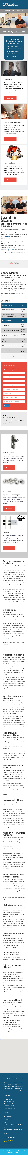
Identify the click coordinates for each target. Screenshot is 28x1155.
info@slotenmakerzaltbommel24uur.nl (10, 293)
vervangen (10, 249)
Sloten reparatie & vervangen (12, 122)
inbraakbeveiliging (5, 236)
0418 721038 (4, 295)
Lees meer (10, 98)
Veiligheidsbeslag (8, 452)
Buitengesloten (8, 79)
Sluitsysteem (7, 492)
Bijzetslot (6, 533)
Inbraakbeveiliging (9, 163)
